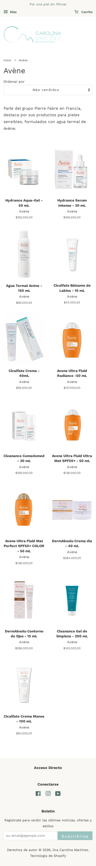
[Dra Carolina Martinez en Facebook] (38, 795)
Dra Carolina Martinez (70, 850)
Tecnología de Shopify (48, 856)
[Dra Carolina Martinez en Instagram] (48, 795)
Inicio (7, 60)
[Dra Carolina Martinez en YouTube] (58, 795)
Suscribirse (75, 836)
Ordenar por (13, 81)
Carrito (86, 12)
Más (13, 12)
